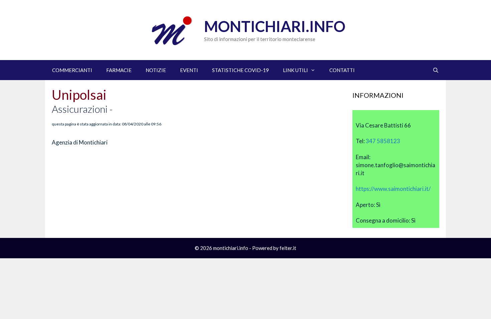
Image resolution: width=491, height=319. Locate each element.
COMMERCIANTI (72, 70)
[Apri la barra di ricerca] (436, 70)
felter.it (288, 248)
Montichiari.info (274, 26)
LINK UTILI (295, 70)
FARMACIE (119, 70)
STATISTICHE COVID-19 (240, 70)
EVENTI (189, 70)
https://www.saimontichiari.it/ (393, 188)
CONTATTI (342, 70)
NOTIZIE (156, 70)
